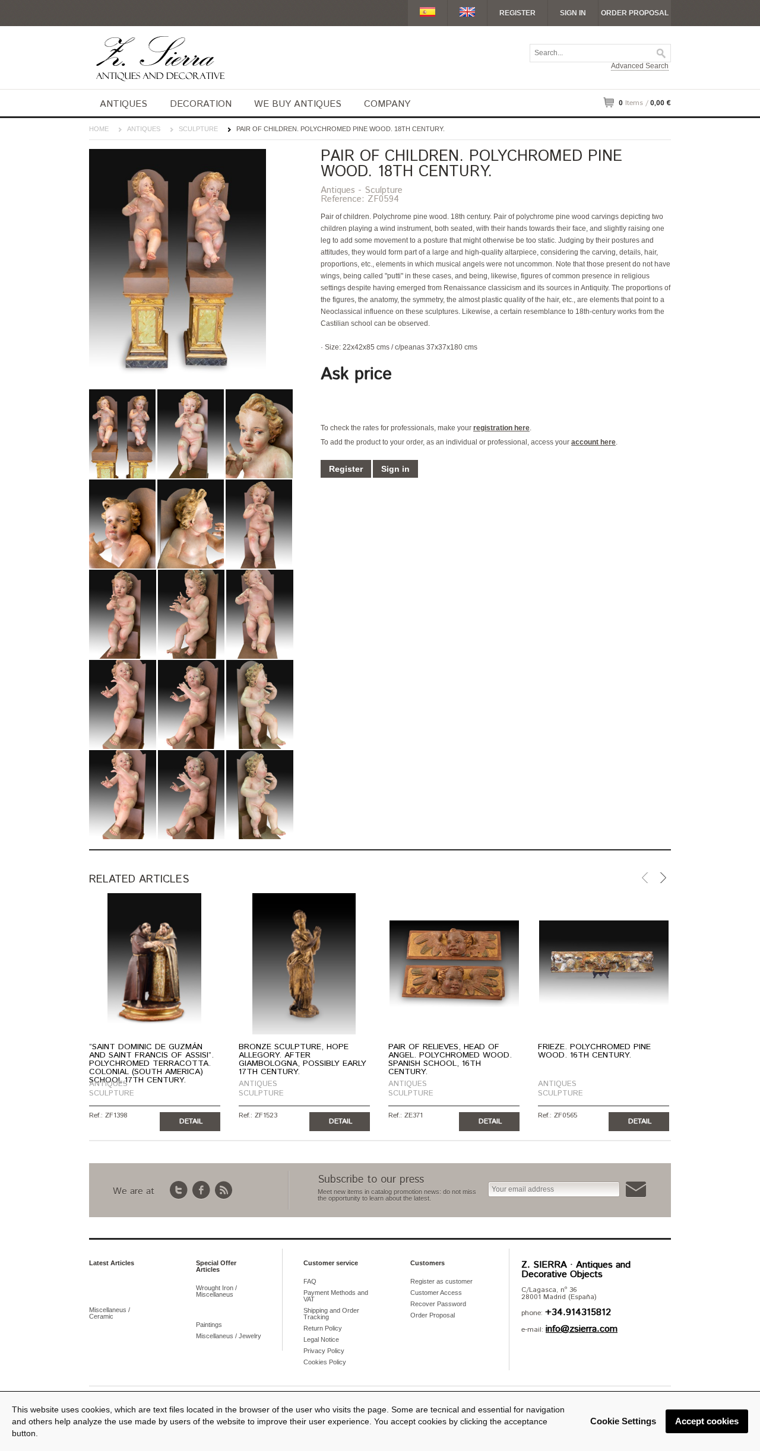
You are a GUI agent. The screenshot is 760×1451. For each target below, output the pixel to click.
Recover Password (438, 1303)
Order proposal (635, 13)
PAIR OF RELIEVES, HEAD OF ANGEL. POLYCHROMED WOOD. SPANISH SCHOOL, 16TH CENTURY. (450, 1059)
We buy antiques (297, 104)
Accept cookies (707, 1421)
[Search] (661, 53)
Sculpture (198, 128)
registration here (501, 428)
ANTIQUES (123, 104)
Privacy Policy (323, 1350)
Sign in (573, 13)
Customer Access (436, 1292)
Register (517, 13)
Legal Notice (321, 1339)
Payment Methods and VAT (335, 1296)
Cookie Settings (623, 1421)
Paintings (209, 1324)
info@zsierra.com (582, 1329)
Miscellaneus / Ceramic (109, 1313)
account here (593, 442)
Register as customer (441, 1281)
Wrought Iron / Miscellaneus (216, 1291)
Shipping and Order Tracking (331, 1313)
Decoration (201, 104)
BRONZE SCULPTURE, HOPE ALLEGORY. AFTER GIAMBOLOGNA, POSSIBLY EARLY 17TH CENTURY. (302, 1059)
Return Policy (322, 1328)
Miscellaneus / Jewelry (228, 1335)
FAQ (309, 1281)
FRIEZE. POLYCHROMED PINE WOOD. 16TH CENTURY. (594, 1051)
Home (99, 128)
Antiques (143, 128)
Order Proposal (432, 1315)
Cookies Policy (324, 1362)
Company (387, 104)
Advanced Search (640, 66)
